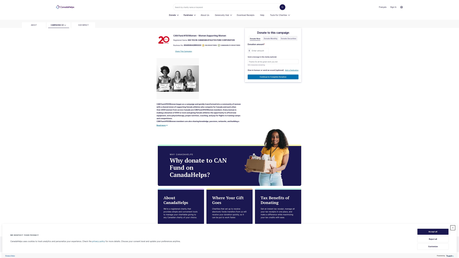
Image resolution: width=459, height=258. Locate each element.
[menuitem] (174, 15)
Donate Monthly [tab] (270, 39)
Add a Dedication (291, 70)
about (34, 25)
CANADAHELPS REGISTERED (230, 45)
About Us (205, 15)
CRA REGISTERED (211, 45)
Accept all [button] (433, 232)
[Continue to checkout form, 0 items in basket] (402, 7)
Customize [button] (433, 246)
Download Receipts (245, 15)
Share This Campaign (183, 51)
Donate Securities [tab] (288, 39)
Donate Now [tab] (255, 39)
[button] (452, 227)
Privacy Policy (10, 256)
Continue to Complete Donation (273, 77)
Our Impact (83, 25)
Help (262, 15)
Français (382, 7)
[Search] (282, 7)
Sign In (393, 7)
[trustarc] (449, 256)
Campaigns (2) (57, 25)
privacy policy (98, 241)
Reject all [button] (433, 239)
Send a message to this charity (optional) (262, 57)
